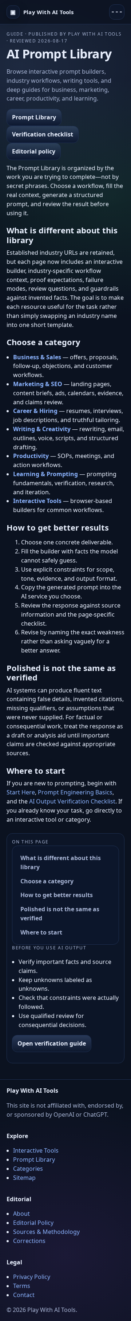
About (21, 1214)
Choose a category (47, 881)
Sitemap (24, 1178)
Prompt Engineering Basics (75, 792)
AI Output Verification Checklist (72, 801)
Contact (24, 1295)
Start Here (21, 792)
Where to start (41, 932)
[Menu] (116, 12)
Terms (21, 1286)
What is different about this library (60, 862)
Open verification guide (51, 1043)
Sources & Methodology (46, 1232)
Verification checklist (42, 134)
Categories (28, 1169)
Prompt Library (34, 117)
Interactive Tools (36, 1150)
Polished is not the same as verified (59, 913)
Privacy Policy (31, 1277)
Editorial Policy (33, 1223)
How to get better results (56, 895)
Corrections (29, 1241)
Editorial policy (33, 151)
